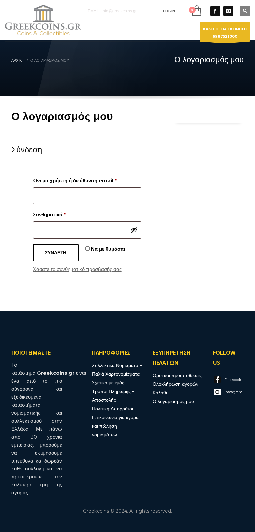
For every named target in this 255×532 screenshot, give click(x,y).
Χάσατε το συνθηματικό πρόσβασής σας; (78, 269)
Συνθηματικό (61, 214)
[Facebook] (215, 11)
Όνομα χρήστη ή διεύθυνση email (87, 180)
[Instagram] (228, 11)
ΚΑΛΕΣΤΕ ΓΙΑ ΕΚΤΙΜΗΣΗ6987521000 (225, 33)
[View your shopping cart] (196, 11)
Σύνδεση (55, 252)
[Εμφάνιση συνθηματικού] (134, 230)
